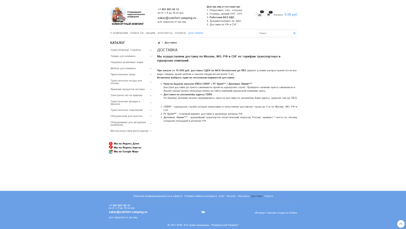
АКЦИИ (150, 33)
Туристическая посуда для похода (126, 82)
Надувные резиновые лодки (127, 62)
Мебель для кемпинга (123, 68)
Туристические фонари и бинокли (125, 103)
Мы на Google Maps (126, 151)
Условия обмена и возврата (200, 196)
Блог (222, 196)
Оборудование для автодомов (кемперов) (128, 124)
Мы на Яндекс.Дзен (126, 144)
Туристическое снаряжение (127, 110)
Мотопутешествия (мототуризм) (129, 131)
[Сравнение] (259, 15)
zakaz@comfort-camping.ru (177, 18)
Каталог (231, 196)
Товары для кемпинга (123, 56)
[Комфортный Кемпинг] (127, 15)
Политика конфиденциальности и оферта (157, 196)
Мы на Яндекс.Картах (127, 147)
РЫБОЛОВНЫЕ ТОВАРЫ (126, 50)
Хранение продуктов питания (128, 89)
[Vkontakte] (203, 212)
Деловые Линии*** (176, 117)
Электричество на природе (127, 95)
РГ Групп (169, 114)
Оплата (180, 33)
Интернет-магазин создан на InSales (276, 213)
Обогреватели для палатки (126, 116)
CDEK (167, 107)
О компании (119, 33)
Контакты (165, 33)
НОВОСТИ (137, 33)
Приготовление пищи (123, 74)
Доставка (195, 33)
